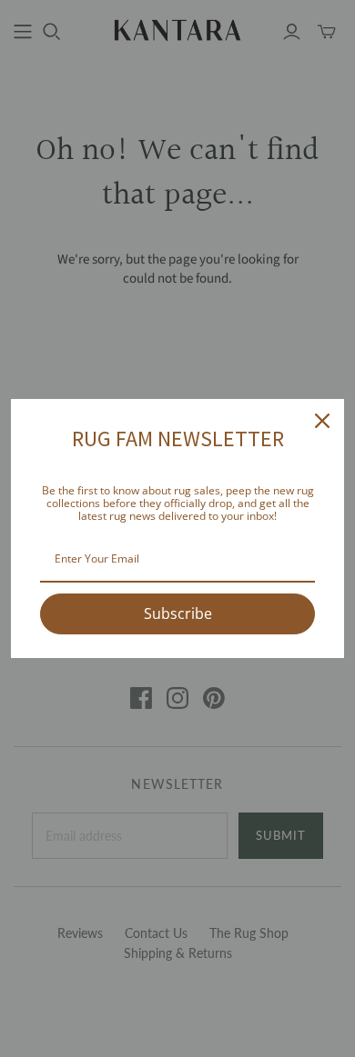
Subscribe (178, 613)
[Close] (322, 421)
